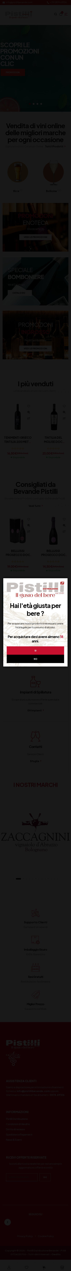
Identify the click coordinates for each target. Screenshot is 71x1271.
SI (35, 650)
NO (35, 659)
